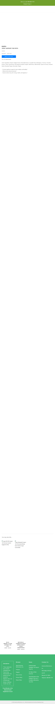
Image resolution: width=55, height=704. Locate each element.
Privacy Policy (19, 677)
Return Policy (19, 680)
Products (18, 669)
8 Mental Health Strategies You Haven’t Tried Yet (34, 667)
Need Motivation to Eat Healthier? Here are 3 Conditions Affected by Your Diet (34, 679)
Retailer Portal (27, 4)
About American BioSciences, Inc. (20, 666)
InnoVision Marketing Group (38, 702)
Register (18, 672)
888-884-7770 (31, 1)
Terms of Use (19, 674)
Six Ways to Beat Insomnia (32, 672)
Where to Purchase (9, 56)
